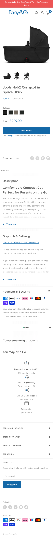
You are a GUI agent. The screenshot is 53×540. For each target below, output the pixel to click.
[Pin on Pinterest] (37, 158)
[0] (48, 13)
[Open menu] (4, 13)
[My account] (42, 12)
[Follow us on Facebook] (5, 507)
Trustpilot (4, 170)
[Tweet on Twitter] (43, 158)
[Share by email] (48, 158)
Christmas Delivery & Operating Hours (21, 242)
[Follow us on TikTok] (26, 507)
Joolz (6, 99)
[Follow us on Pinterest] (16, 507)
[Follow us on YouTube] (21, 507)
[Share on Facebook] (32, 158)
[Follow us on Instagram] (10, 507)
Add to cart (26, 130)
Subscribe (12, 484)
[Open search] (36, 12)
